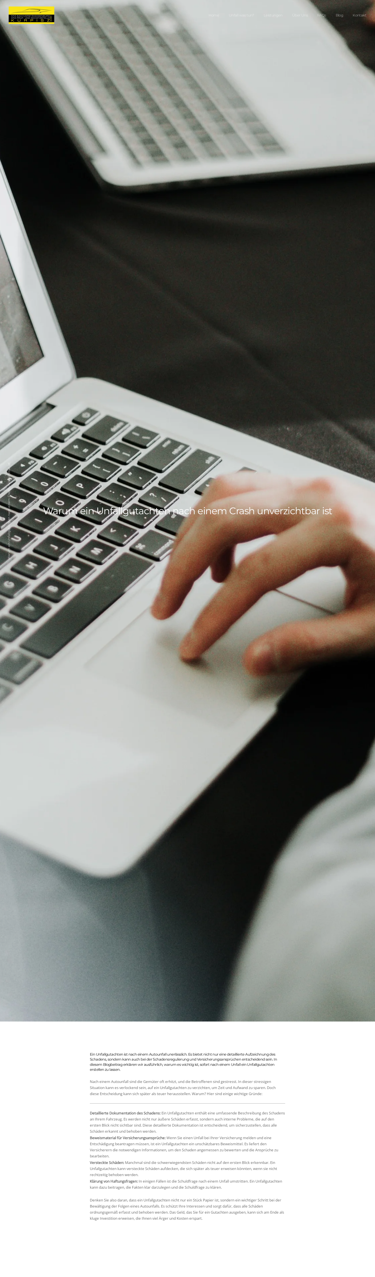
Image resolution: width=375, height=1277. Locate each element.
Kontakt (359, 15)
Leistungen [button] (273, 15)
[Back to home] (31, 15)
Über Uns (300, 15)
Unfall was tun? (241, 15)
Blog (339, 15)
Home (214, 15)
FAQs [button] (321, 15)
